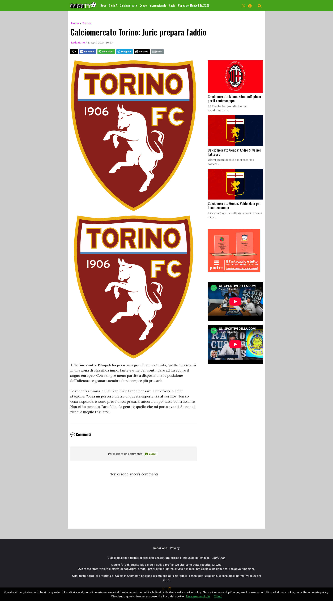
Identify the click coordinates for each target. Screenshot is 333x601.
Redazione (78, 42)
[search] (260, 5)
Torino (86, 23)
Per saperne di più (198, 596)
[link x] (244, 5)
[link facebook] (250, 5)
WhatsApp (107, 51)
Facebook (89, 51)
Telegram (126, 51)
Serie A (113, 5)
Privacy (175, 548)
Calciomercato (128, 5)
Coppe (143, 5)
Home (75, 23)
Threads (143, 51)
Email (159, 51)
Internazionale (158, 5)
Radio (172, 5)
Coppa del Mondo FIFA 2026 (194, 5)
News (103, 5)
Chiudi (218, 596)
